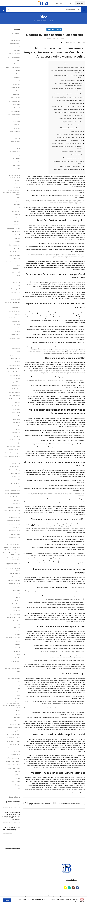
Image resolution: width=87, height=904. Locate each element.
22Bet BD (17, 172)
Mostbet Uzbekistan (13, 520)
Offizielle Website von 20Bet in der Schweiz (13, 564)
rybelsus (17, 681)
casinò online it (15, 299)
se (19, 685)
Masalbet (17, 402)
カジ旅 (18, 788)
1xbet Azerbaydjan (14, 101)
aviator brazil (16, 204)
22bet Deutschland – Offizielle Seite (13, 176)
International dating (14, 365)
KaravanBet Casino (14, 372)
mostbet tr (16, 500)
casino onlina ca (15, 292)
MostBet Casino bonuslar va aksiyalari (70, 67)
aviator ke (17, 218)
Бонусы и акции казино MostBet (72, 122)
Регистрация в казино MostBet (72, 115)
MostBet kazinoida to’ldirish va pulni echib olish (67, 106)
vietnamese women (14, 748)
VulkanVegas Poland (14, 768)
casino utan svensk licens (12, 302)
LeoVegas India (15, 385)
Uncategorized (15, 731)
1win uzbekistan (15, 74)
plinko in (17, 644)
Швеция (17, 785)
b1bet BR (17, 235)
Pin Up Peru (16, 621)
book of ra (16, 268)
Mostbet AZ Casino (14, 439)
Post (18, 654)
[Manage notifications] (82, 899)
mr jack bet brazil (14, 534)
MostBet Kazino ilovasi (75, 125)
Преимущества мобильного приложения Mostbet (67, 97)
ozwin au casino (15, 587)
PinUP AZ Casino (15, 631)
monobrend (16, 422)
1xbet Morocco (15, 145)
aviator (18, 201)
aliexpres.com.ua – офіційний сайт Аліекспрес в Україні (11, 192)
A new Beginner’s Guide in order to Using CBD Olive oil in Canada (11, 829)
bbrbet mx (16, 248)
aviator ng (17, 224)
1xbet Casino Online (14, 118)
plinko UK (17, 648)
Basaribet (17, 241)
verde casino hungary (13, 734)
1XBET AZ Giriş (15, 94)
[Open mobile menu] (84, 10)
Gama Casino (16, 348)
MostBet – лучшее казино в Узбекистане (69, 134)
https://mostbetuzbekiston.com (75, 239)
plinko (18, 641)
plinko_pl (17, 651)
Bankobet (17, 238)
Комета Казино (15, 781)
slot (19, 688)
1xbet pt (17, 148)
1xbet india (16, 128)
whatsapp (80, 3)
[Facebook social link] (77, 887)
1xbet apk (17, 81)
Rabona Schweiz (15, 661)
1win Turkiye (16, 70)
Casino (18, 285)
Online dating (16, 577)
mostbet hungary (14, 466)
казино (18, 778)
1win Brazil (17, 50)
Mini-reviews (16, 405)
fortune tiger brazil (14, 338)
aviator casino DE (14, 208)
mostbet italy (16, 476)
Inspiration (16, 361)
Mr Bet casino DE (14, 530)
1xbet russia (16, 158)
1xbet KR (17, 138)
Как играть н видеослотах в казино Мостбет (68, 112)
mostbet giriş (16, 460)
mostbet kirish (15, 480)
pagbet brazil (16, 590)
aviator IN (17, 214)
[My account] (3, 10)
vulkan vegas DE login (13, 758)
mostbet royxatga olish (12, 493)
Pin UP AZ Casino (15, 604)
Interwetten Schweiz (13, 368)
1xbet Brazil (16, 104)
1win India (17, 64)
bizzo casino (16, 258)
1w (19, 37)
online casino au (15, 573)
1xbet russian (16, 162)
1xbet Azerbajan (15, 97)
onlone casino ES (14, 583)
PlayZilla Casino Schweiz (12, 637)
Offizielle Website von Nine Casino (11, 569)
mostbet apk (16, 432)
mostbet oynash (15, 487)
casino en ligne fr (14, 289)
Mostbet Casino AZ (14, 449)
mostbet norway (15, 483)
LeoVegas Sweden (14, 392)
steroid (17, 710)
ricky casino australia (13, 678)
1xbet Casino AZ (15, 108)
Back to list (54, 803)
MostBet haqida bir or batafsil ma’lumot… (68, 137)
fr (19, 341)
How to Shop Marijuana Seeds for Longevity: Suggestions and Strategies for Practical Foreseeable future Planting (11, 816)
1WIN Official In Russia (13, 67)
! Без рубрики (16, 33)
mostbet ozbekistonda (12, 490)
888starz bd (16, 187)
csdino (18, 328)
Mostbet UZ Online (14, 517)
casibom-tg (16, 282)
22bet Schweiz (15, 184)
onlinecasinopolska (14, 580)
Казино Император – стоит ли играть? (70, 118)
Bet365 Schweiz (15, 251)
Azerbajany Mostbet (13, 228)
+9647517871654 (68, 3)
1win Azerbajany (15, 43)
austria (18, 197)
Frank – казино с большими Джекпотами (69, 100)
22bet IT (17, 180)
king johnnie (16, 378)
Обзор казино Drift (76, 131)
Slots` (18, 695)
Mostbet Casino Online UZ (12, 456)
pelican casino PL (14, 594)
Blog (18, 265)
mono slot (17, 416)
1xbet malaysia (15, 141)
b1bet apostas (15, 231)
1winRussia (16, 77)
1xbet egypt (16, 121)
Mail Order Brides (14, 395)
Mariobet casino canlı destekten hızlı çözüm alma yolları (11, 803)
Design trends (15, 334)
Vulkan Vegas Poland (13, 764)
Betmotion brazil (14, 255)
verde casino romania (13, 741)
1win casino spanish (14, 57)
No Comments (7, 807)
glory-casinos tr (15, 355)
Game (18, 351)
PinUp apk (17, 627)
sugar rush (17, 717)
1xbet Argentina (15, 87)
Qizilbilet (17, 658)
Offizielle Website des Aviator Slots (13, 558)
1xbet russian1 (15, 165)
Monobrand (16, 419)
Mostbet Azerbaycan (13, 446)
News (18, 541)
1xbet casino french (14, 114)
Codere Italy (16, 321)
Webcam (17, 771)
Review (18, 671)
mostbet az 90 (15, 436)
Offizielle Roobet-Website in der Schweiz (11, 553)
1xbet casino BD (15, 111)
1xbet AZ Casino (15, 91)
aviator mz (16, 221)
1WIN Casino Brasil (14, 53)
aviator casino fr (15, 211)
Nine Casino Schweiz (13, 544)
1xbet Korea (16, 135)
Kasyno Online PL (14, 375)
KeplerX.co (62, 896)
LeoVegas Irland (15, 389)
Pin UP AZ (17, 600)
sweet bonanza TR (14, 727)
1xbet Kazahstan (15, 131)
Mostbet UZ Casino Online (12, 510)
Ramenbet (17, 665)
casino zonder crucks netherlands (13, 306)
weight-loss (16, 775)
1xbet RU (17, 155)
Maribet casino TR (14, 399)
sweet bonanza (15, 724)
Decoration (16, 331)
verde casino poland (13, 737)
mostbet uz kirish (40, 21)
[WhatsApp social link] (69, 887)
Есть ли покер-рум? (76, 103)
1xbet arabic (16, 84)
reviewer (17, 675)
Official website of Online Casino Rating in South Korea (11, 548)
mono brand (16, 412)
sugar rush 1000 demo (13, 721)
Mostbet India (15, 473)
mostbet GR (16, 463)
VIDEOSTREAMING (14, 744)
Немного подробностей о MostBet (71, 80)
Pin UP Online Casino (13, 617)
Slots (18, 692)
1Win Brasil (16, 47)
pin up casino (16, 610)
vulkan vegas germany (13, 761)
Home (51, 21)
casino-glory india (14, 311)
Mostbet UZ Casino (14, 507)
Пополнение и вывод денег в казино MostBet (68, 94)
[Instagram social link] (73, 887)
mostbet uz (16, 503)
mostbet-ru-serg (14, 524)
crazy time (16, 324)
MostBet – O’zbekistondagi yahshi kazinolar (68, 109)
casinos (17, 314)
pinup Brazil (16, 634)
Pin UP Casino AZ (15, 614)
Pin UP (18, 597)
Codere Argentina (14, 318)
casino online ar (15, 296)
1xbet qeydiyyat (15, 151)
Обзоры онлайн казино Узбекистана (71, 128)
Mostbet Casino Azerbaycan (11, 453)
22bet (18, 168)
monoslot (17, 426)
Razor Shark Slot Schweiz (12, 668)
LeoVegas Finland (14, 382)
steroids (17, 714)
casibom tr (16, 279)
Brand (18, 275)
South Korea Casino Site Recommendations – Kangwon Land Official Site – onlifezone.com (11, 704)
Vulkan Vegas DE (15, 754)
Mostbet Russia (15, 497)
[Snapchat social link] (65, 887)
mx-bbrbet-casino (14, 537)
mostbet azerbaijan (14, 443)
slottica (17, 698)
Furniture (17, 345)
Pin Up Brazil (16, 607)
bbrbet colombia (14, 245)
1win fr (18, 60)
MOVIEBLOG (16, 527)
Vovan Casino (16, 751)
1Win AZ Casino (15, 40)
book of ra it (16, 272)
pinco (18, 624)
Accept (7, 900)
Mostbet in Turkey (14, 470)
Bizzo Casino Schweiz (13, 262)
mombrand (16, 409)
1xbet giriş (17, 124)
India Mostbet (15, 358)
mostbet (82, 353)
